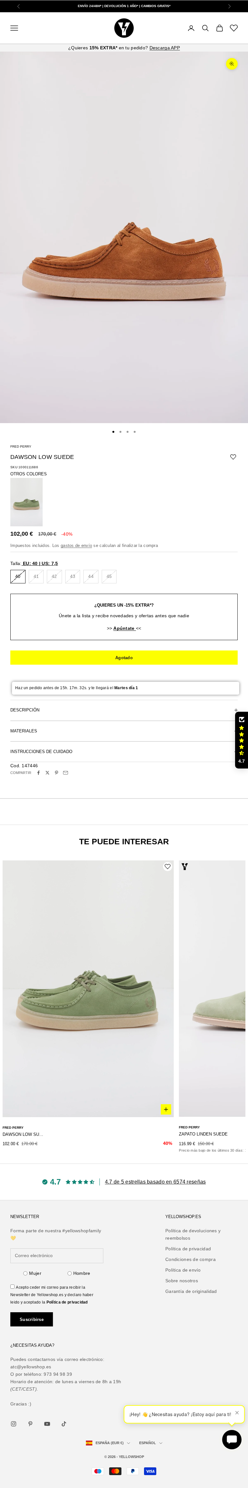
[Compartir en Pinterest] (56, 772)
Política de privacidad (67, 1302)
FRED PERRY (20, 446)
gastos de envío (76, 545)
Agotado (124, 657)
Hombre (81, 1273)
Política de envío (183, 1270)
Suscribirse (32, 1319)
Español (147, 1443)
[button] (241, 740)
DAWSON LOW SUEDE (23, 1134)
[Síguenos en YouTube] (47, 1424)
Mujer (35, 1273)
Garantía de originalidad (191, 1291)
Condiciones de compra (190, 1259)
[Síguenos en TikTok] (64, 1424)
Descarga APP (165, 47)
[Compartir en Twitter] (47, 772)
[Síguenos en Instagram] (13, 1424)
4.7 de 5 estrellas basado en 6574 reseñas (155, 1182)
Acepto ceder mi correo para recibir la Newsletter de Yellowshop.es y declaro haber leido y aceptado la (51, 1294)
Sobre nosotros (181, 1280)
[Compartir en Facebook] (38, 772)
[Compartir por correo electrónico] (65, 772)
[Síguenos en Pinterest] (30, 1424)
